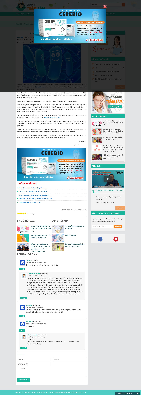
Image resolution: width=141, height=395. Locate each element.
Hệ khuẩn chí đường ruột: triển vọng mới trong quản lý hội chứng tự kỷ (113, 157)
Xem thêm (120, 208)
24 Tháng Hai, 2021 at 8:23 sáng (36, 275)
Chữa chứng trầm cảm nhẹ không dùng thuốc (34, 195)
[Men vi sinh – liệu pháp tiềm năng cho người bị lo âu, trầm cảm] (97, 123)
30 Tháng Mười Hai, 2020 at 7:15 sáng (36, 262)
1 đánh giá (31, 214)
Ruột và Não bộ (70, 235)
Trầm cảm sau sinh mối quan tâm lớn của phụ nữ (35, 199)
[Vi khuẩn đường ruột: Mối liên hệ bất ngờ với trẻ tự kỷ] (97, 140)
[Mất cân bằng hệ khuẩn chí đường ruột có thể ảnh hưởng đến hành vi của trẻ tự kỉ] (97, 131)
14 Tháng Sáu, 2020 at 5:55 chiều (35, 307)
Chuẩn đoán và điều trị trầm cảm (30, 202)
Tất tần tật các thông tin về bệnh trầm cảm (33, 191)
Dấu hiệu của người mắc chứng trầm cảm (32, 188)
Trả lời (22, 269)
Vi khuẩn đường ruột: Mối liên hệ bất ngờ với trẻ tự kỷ (113, 138)
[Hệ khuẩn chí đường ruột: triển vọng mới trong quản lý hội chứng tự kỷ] (97, 157)
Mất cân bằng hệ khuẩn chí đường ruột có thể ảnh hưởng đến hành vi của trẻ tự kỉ (113, 131)
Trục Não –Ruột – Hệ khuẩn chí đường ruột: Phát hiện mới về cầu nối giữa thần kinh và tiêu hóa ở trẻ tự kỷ (113, 148)
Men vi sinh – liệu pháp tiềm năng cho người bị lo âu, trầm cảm (41, 228)
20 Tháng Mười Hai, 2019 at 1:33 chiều (36, 323)
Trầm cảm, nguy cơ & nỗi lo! (105, 202)
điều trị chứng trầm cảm (52, 117)
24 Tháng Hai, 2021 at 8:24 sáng (36, 337)
